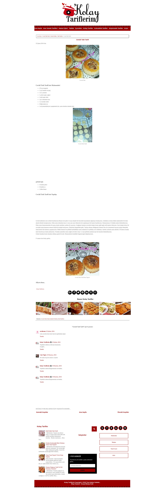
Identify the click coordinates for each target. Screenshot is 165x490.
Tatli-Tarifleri (60, 36)
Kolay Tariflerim (45, 342)
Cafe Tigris (43, 355)
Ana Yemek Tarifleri (50, 28)
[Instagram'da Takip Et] (121, 428)
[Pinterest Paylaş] (82, 293)
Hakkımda (114, 435)
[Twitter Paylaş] (78, 293)
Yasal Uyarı (114, 449)
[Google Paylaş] (70, 293)
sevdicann (43, 331)
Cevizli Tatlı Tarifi (46, 36)
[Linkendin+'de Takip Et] (116, 428)
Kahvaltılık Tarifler (101, 28)
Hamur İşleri (63, 28)
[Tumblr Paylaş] (91, 293)
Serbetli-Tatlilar (53, 36)
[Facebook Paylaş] (74, 293)
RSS (114, 455)
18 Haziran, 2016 (51, 355)
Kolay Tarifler (88, 28)
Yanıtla (42, 336)
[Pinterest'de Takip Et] (125, 428)
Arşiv (126, 28)
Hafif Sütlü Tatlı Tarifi (52, 431)
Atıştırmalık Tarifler (116, 28)
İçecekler (78, 28)
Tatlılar (71, 28)
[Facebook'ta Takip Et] (107, 428)
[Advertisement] (82, 208)
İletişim (114, 442)
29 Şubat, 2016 (50, 331)
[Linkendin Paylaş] (87, 293)
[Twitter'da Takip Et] (111, 428)
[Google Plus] (102, 428)
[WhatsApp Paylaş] (95, 293)
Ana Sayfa (38, 28)
